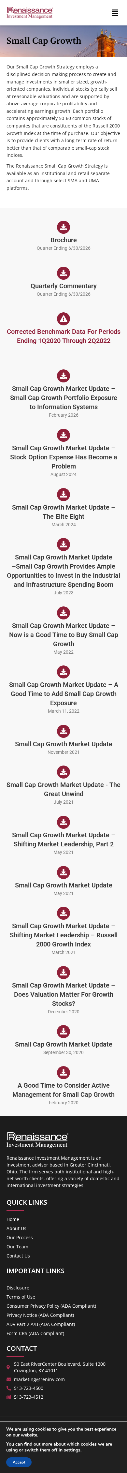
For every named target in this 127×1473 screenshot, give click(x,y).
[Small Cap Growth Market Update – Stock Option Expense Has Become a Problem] (63, 435)
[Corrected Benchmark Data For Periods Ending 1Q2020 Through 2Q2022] (63, 318)
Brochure (63, 240)
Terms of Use (21, 1297)
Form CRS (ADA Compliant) (35, 1333)
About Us (16, 1228)
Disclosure (18, 1288)
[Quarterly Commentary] (63, 273)
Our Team (17, 1246)
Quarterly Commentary (64, 286)
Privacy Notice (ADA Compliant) (40, 1315)
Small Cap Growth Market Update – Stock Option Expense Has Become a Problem (63, 457)
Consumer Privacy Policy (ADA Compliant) (51, 1306)
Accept (19, 1462)
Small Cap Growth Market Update (63, 744)
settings (72, 1450)
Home (13, 1219)
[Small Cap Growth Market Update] (63, 731)
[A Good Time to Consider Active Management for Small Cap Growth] (63, 1072)
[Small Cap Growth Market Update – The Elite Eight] (63, 494)
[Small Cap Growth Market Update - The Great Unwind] (63, 772)
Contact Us (18, 1256)
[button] (114, 13)
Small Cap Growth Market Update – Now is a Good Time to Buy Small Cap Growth (63, 635)
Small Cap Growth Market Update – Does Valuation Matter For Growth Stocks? (63, 994)
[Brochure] (63, 227)
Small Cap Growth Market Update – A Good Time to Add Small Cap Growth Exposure (63, 694)
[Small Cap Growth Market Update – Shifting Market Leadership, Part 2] (63, 822)
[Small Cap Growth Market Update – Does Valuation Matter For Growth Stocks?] (63, 972)
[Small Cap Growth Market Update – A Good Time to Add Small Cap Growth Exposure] (63, 671)
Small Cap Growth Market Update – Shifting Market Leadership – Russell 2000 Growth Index (64, 935)
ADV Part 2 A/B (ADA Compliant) (41, 1324)
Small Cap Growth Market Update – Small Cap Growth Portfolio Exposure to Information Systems (63, 398)
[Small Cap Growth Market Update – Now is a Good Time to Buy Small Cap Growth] (63, 612)
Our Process (20, 1237)
